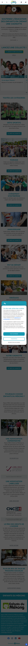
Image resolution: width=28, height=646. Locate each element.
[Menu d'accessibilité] (26, 644)
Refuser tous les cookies (14, 342)
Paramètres (14, 338)
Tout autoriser (14, 333)
